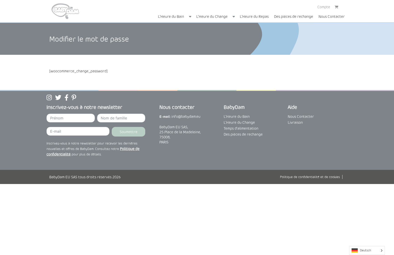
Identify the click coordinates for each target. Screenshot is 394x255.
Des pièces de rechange (293, 16)
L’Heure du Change (212, 16)
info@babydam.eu (185, 116)
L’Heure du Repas (254, 16)
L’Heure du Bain (171, 16)
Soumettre (128, 131)
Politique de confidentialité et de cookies (310, 177)
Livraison (295, 122)
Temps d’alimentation (241, 128)
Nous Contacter (332, 16)
